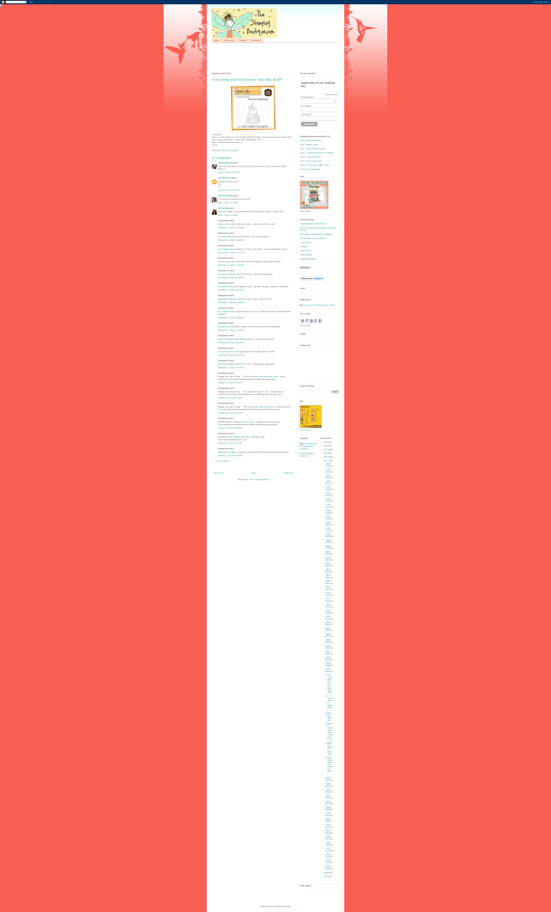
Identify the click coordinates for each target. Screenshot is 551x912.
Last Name (306, 114)
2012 (326, 457)
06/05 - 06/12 (328, 635)
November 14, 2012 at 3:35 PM (231, 302)
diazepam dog (224, 286)
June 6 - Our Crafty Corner (311, 161)
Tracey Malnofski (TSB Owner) (313, 224)
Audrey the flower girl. (328, 716)
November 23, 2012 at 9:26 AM (231, 368)
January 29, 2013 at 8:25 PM (230, 428)
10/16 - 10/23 (328, 523)
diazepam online (225, 327)
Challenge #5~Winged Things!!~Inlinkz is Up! (329, 731)
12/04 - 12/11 (328, 482)
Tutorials (242, 40)
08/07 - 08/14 (328, 582)
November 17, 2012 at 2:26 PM (231, 330)
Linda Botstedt (306, 255)
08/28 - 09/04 (328, 564)
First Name (306, 106)
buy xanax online (225, 274)
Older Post (288, 473)
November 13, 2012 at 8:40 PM (231, 277)
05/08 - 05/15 (328, 658)
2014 (326, 449)
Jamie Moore (305, 250)
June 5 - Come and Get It (310, 157)
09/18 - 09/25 (328, 547)
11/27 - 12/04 (328, 488)
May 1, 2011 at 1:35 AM (228, 203)
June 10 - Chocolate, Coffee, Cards (314, 165)
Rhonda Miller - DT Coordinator (312, 238)
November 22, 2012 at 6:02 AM (231, 355)
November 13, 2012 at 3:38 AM (231, 240)
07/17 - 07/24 (328, 600)
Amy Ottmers (305, 242)
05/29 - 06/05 (328, 641)
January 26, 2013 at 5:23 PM (230, 398)
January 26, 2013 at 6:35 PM (230, 413)
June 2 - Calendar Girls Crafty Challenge (316, 153)
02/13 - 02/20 (328, 832)
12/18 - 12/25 (328, 470)
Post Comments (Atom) (259, 479)
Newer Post (218, 473)
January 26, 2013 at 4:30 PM (230, 383)
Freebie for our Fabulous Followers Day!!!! (329, 765)
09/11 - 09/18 (328, 553)
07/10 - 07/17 (328, 606)
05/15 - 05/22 (328, 653)
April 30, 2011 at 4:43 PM (228, 190)
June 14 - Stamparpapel (310, 169)
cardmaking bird (225, 163)
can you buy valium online (229, 351)
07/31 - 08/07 (328, 588)
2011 (326, 460)
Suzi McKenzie (224, 178)
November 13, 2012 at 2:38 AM (231, 228)
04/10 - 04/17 (328, 785)
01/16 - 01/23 (328, 855)
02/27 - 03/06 (328, 820)
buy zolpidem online (226, 249)
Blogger (287, 906)
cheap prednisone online (268, 376)
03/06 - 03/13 (328, 814)
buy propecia (231, 452)
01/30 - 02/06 (328, 843)
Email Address (318, 97)
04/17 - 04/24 (328, 779)
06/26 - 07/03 (328, 617)
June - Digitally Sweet (309, 144)
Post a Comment (222, 461)
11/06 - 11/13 (328, 506)
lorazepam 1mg (224, 236)
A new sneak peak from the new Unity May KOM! (328, 684)
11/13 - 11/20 (328, 500)
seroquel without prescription (238, 437)
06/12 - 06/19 (328, 629)
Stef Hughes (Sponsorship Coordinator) (316, 234)
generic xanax (224, 224)
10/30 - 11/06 (328, 512)
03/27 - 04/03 (328, 797)
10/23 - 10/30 (328, 517)
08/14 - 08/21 (328, 576)
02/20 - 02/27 (328, 826)
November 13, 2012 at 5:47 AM (231, 252)
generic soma (264, 392)
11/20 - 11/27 (328, 494)
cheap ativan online (266, 407)
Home (216, 40)
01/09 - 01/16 (328, 861)
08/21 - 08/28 (328, 570)
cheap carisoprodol (226, 339)
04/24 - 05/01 (328, 670)
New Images (229, 40)
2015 (326, 446)
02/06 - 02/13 (328, 838)
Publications (256, 40)
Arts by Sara (223, 208)
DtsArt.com (304, 456)
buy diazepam (224, 262)
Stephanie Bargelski (308, 259)
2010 (326, 873)
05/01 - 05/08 (328, 664)
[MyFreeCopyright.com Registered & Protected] (309, 449)
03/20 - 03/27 (328, 802)
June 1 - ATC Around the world (312, 149)
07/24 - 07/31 (328, 594)
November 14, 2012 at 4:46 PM (231, 318)
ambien (221, 364)
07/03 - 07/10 (328, 611)
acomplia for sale (246, 422)
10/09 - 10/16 (328, 529)
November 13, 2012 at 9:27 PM (231, 290)
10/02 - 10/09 (328, 535)
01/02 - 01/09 (328, 867)
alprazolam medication (227, 299)
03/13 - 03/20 (328, 808)
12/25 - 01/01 (328, 465)
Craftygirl (303, 246)
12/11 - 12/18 (328, 476)
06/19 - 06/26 (328, 623)
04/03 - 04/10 (328, 791)
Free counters (305, 430)
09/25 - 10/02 (328, 541)
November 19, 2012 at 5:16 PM (231, 343)
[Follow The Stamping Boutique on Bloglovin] (312, 280)
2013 (326, 453)
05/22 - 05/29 (328, 647)
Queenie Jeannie (225, 196)
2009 (326, 876)
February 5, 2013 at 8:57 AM (230, 443)
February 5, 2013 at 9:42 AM (230, 455)
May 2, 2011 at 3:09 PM (228, 215)
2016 (326, 442)
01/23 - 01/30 (328, 849)
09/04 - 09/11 (328, 559)
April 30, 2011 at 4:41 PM (228, 172)
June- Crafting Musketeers (311, 140)
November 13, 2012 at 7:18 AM (231, 265)
